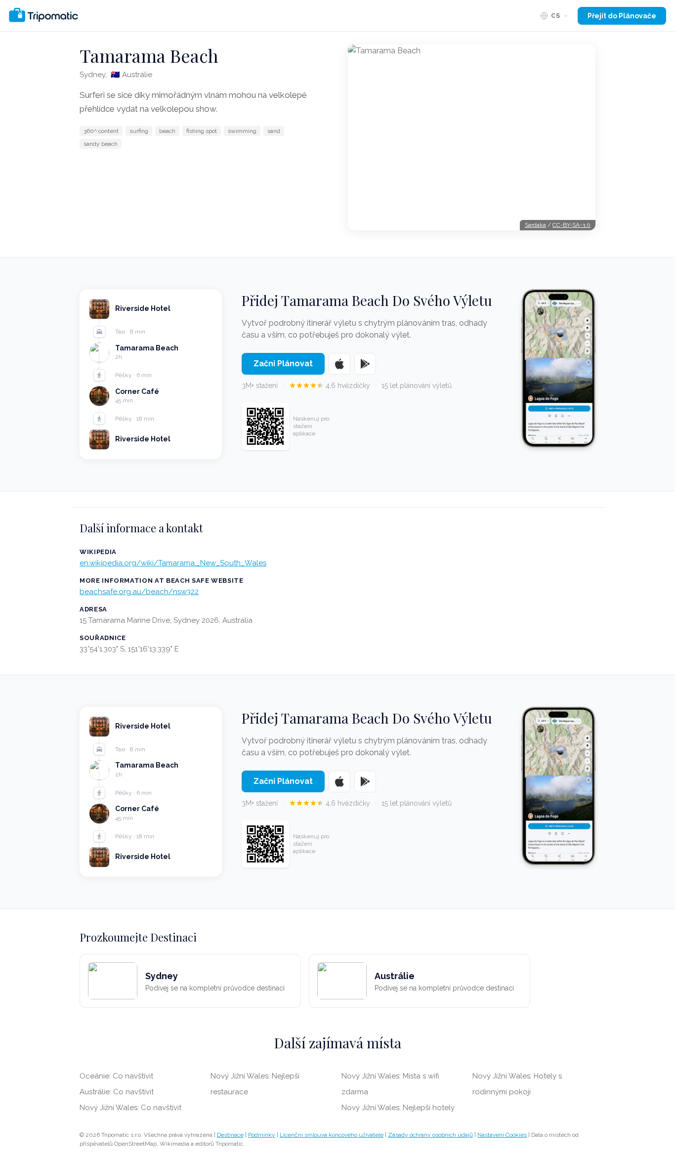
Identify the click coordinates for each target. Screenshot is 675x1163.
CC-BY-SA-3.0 (571, 224)
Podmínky (261, 1134)
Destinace (230, 1134)
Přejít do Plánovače (622, 16)
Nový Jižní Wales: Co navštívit (130, 1107)
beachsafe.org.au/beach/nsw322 (139, 591)
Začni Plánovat (283, 363)
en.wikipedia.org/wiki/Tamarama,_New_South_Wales (173, 563)
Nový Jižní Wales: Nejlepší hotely (398, 1107)
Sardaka (535, 224)
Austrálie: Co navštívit (117, 1091)
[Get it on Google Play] (365, 364)
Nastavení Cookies (502, 1134)
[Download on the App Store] (339, 364)
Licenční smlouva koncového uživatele (331, 1134)
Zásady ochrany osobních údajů (430, 1134)
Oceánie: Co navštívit (116, 1076)
